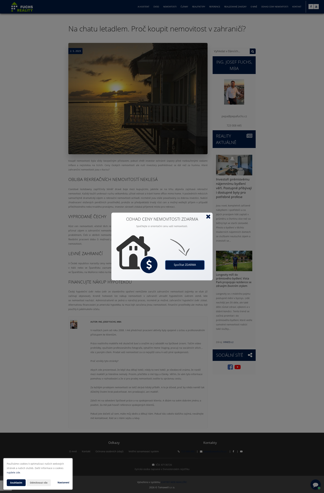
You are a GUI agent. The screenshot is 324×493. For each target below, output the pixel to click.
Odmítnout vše (38, 482)
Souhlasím (16, 482)
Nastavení (63, 482)
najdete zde (13, 472)
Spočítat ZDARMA (185, 265)
